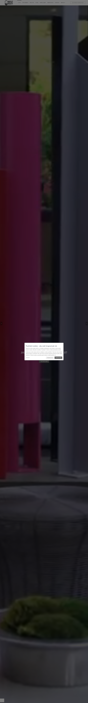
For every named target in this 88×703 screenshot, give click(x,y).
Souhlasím (58, 357)
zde (55, 355)
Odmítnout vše (50, 357)
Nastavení (28, 357)
